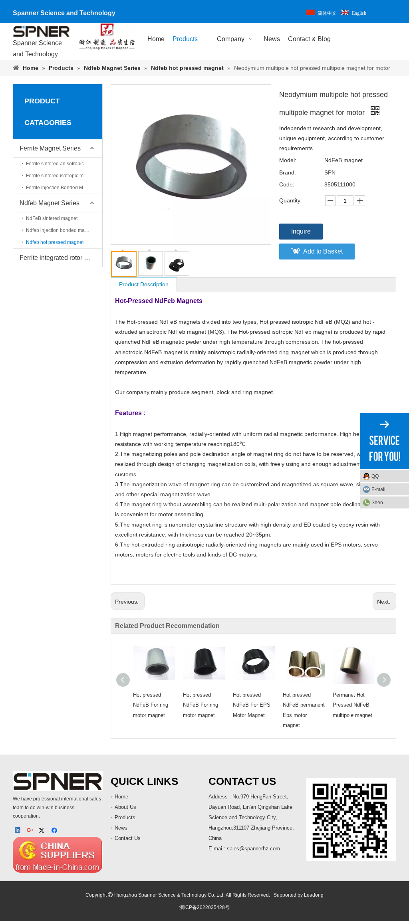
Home (121, 797)
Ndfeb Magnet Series (49, 203)
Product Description (144, 284)
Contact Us (128, 838)
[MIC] (58, 854)
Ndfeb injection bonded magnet (60, 230)
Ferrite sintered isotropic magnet (61, 175)
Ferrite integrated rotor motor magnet (61, 257)
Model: (287, 160)
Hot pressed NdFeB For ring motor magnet (150, 705)
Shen (377, 502)
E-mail (378, 489)
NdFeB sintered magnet (51, 218)
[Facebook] (55, 831)
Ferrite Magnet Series (50, 148)
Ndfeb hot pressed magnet (54, 242)
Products (125, 817)
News (121, 828)
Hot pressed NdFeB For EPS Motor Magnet (251, 705)
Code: (286, 184)
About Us (125, 807)
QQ (375, 476)
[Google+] (31, 831)
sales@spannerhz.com (253, 849)
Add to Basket (323, 251)
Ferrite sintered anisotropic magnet (63, 163)
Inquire (301, 231)
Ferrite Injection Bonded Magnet (60, 187)
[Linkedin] (18, 831)
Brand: (287, 172)
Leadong (314, 895)
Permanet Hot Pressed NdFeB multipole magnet (352, 705)
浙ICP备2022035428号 (204, 907)
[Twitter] (43, 831)
